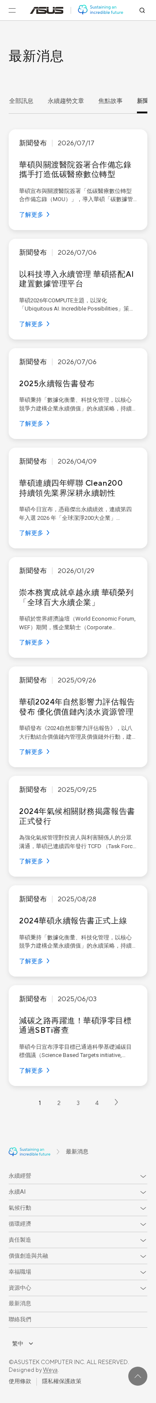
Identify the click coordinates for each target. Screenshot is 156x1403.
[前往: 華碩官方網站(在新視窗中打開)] (47, 10)
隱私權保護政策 (61, 1381)
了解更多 (31, 215)
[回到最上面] (137, 1376)
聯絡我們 (20, 1319)
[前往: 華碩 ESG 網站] (100, 10)
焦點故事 (110, 101)
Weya (50, 1370)
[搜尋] (142, 10)
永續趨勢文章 (66, 101)
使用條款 (20, 1381)
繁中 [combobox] (17, 1343)
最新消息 (20, 1303)
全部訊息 (21, 101)
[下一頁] (116, 1103)
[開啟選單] (12, 10)
